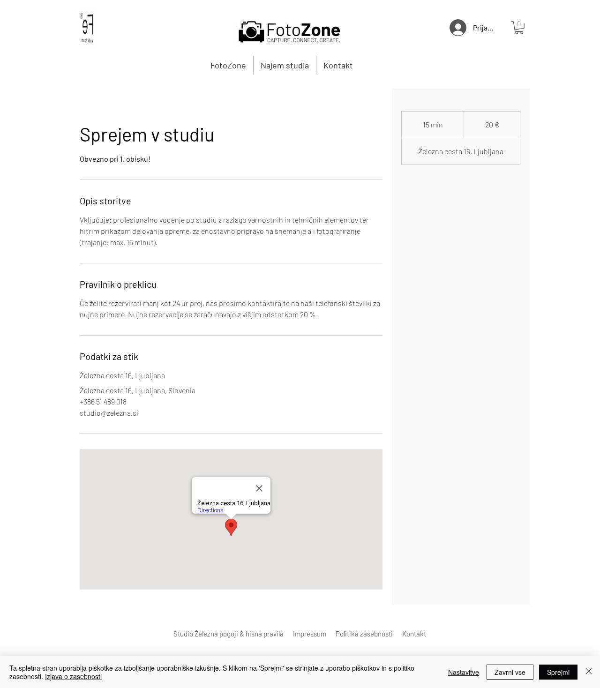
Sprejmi (558, 672)
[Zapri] (588, 672)
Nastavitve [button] (463, 672)
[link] (519, 27)
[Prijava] (453, 27)
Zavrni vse (510, 672)
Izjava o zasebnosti (73, 676)
